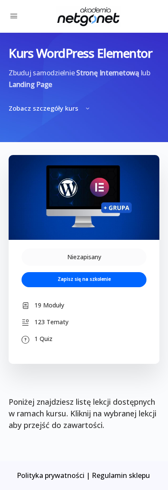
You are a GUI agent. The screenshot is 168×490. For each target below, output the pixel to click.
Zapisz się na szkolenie (84, 279)
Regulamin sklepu (122, 475)
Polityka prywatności (50, 475)
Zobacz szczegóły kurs (44, 108)
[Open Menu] (14, 15)
